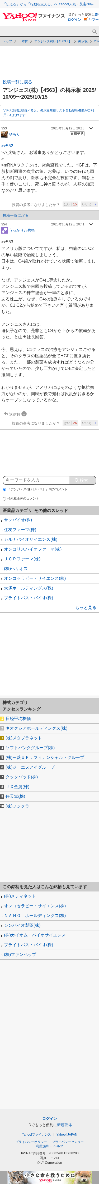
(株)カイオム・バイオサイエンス (35, 935)
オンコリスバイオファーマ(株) (33, 549)
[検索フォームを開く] (94, 31)
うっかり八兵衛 (22, 230)
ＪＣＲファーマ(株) (22, 559)
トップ (7, 41)
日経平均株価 (18, 718)
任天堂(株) (15, 796)
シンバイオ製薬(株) (22, 925)
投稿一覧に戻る (17, 82)
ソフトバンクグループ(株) (30, 747)
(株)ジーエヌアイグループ (30, 767)
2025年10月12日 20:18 (67, 128)
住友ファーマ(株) (20, 529)
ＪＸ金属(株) (17, 786)
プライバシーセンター (68, 1142)
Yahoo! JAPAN (66, 1134)
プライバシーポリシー (31, 1142)
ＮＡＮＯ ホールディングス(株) (35, 915)
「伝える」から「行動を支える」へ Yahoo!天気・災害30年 (48, 4)
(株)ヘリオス (16, 568)
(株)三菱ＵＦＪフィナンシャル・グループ (45, 757)
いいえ (89, 204)
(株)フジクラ (17, 806)
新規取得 (64, 1125)
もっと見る (85, 607)
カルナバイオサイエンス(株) (30, 539)
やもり (14, 134)
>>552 (7, 146)
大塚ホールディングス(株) (28, 588)
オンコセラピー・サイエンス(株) (35, 578)
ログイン (74, 20)
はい (70, 204)
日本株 (23, 41)
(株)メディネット (20, 896)
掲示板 (83, 41)
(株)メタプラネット (24, 738)
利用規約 (42, 1146)
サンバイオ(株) (18, 520)
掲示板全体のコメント (23, 498)
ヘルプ (58, 1146)
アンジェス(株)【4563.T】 (53, 41)
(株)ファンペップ (20, 954)
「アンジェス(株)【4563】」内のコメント (37, 489)
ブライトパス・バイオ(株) (28, 598)
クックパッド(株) (22, 777)
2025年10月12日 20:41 (67, 224)
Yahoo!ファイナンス (36, 1134)
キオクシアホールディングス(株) (36, 728)
